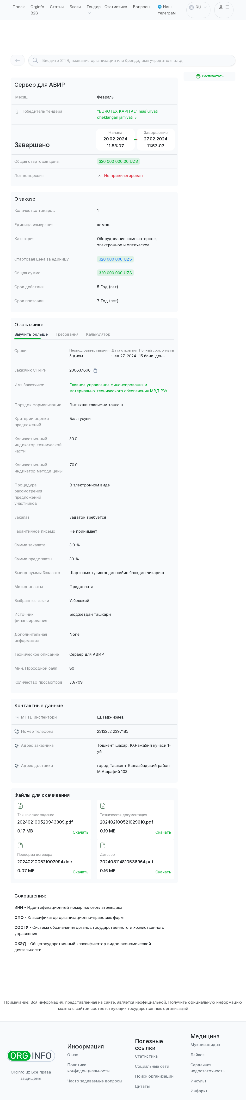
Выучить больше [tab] (31, 334)
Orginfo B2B (37, 9)
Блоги (75, 6)
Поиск (18, 6)
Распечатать (212, 76)
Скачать (80, 832)
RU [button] (198, 7)
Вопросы (141, 6)
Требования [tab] (66, 334)
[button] (224, 7)
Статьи (57, 6)
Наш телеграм (167, 9)
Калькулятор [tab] (98, 334)
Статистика (116, 6)
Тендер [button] (93, 6)
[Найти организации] (30, 1056)
